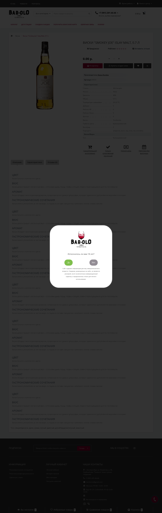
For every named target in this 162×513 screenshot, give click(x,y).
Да (68, 262)
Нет (93, 262)
